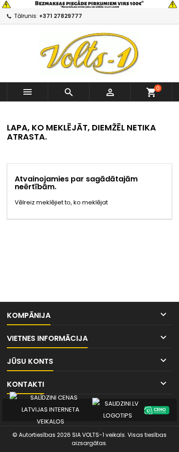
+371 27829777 (60, 16)
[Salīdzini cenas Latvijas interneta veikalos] (50, 409)
